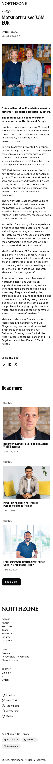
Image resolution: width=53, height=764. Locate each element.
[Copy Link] (4, 364)
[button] (48, 3)
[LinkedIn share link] (10, 364)
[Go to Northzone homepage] (14, 3)
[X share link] (15, 364)
